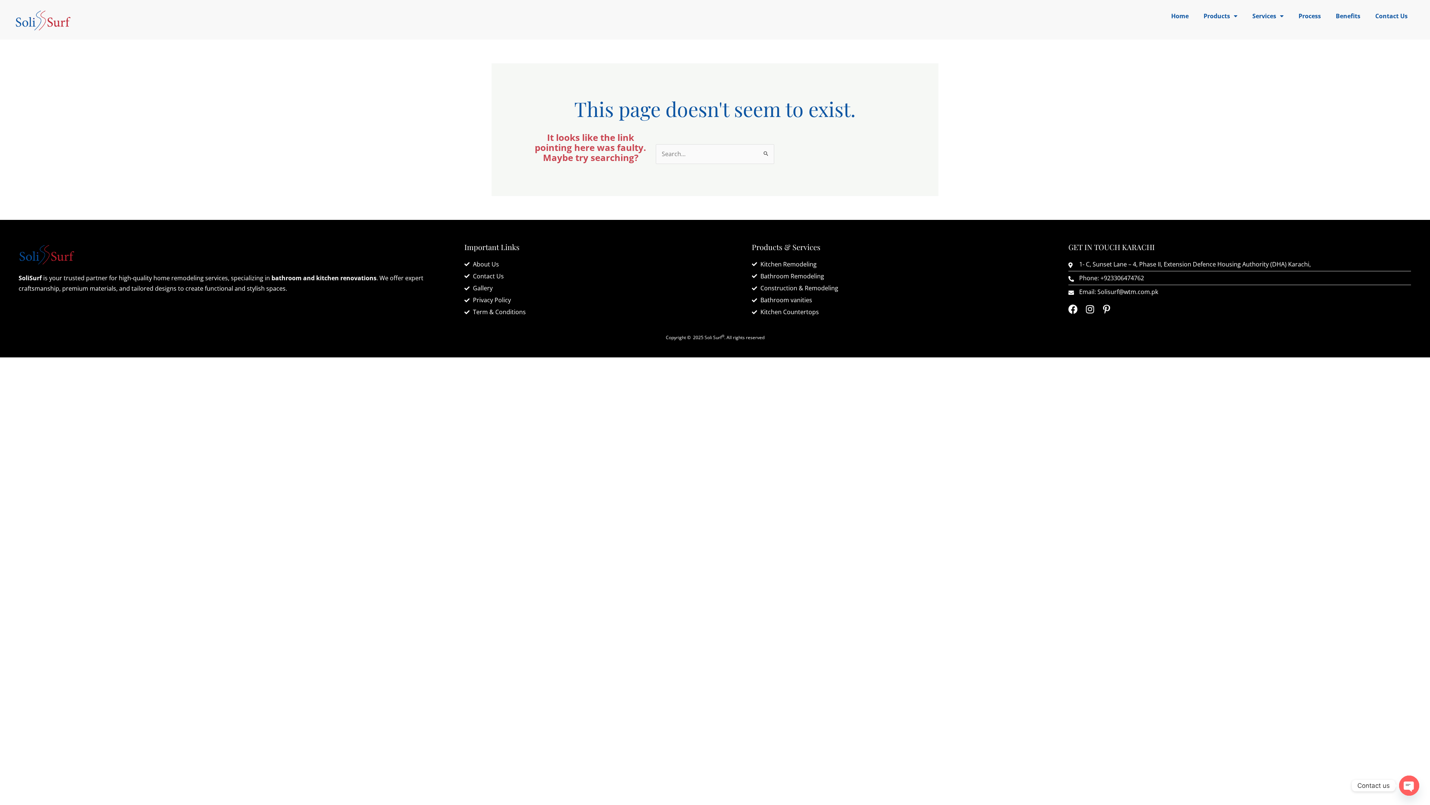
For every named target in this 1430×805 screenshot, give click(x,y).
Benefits (1348, 16)
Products (1217, 16)
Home (1180, 16)
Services (1264, 16)
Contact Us (1391, 16)
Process (1310, 16)
